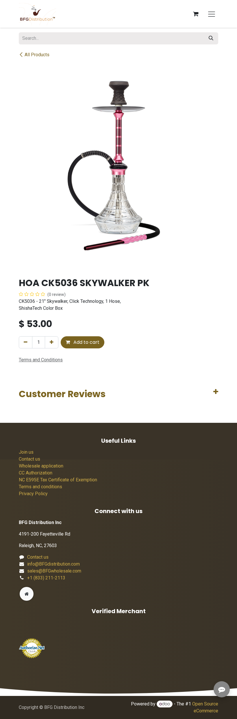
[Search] (211, 38)
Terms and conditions (40, 486)
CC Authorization (35, 473)
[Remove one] (25, 342)
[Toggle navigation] (211, 14)
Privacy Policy (33, 493)
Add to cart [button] (85, 342)
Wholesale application (41, 466)
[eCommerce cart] (196, 14)
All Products (37, 54)
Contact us (29, 459)
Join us (26, 452)
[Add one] (51, 342)
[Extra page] (27, 594)
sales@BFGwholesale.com (54, 571)
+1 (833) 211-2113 (46, 578)
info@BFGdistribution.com (53, 564)
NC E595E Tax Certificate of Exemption (58, 480)
